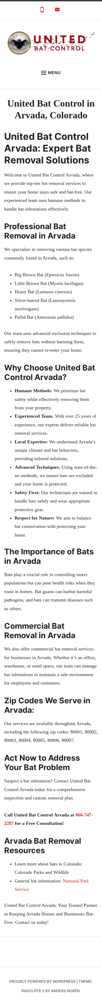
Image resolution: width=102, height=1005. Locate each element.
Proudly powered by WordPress (42, 981)
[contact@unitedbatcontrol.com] (57, 11)
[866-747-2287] (42, 11)
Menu (54, 72)
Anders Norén (65, 991)
